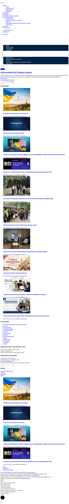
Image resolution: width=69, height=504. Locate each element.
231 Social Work (7, 327)
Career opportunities (8, 336)
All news (3, 69)
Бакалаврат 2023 (7, 330)
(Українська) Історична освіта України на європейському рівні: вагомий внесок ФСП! (27, 172)
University (5, 342)
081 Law (5, 326)
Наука (4, 338)
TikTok (2, 375)
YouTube (3, 372)
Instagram (3, 374)
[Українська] (6, 27)
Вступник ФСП (7, 333)
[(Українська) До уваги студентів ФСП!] (16, 130)
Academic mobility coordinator (11, 16)
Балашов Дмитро (25, 478)
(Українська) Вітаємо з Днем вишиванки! (15, 273)
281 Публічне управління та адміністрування (15, 324)
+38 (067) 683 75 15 (5, 360)
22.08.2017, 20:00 (10, 80)
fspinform (3, 80)
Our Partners (9, 19)
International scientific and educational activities (18, 23)
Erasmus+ (8, 21)
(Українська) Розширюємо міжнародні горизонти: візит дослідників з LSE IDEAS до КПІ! (28, 198)
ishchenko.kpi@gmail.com (7, 361)
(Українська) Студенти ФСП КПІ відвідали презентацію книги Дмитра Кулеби (25, 251)
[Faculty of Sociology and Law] (3, 41)
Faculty (5, 344)
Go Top (2, 480)
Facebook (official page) (7, 371)
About (4, 5)
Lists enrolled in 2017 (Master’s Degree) (16, 72)
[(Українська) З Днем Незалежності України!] (16, 110)
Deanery (5, 335)
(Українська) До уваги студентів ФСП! (13, 133)
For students (6, 341)
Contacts (5, 26)
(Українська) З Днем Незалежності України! (15, 113)
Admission (6, 13)
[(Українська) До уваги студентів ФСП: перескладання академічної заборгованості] (16, 313)
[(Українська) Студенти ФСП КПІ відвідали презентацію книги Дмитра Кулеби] (16, 248)
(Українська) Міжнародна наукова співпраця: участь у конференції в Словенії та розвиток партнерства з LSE (34, 154)
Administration (10, 8)
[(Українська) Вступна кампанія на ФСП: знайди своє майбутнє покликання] (16, 291)
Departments (9, 10)
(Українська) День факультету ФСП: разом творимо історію (20, 225)
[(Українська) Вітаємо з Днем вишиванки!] (16, 270)
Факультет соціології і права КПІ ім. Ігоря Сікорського (21, 472)
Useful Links (9, 24)
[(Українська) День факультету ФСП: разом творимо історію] (16, 222)
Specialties (8, 11)
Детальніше (4, 78)
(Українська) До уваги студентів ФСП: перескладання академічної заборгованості (26, 316)
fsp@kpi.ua (6, 32)
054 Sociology (6, 339)
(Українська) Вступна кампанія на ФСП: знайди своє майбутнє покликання (24, 294)
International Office (8, 17)
